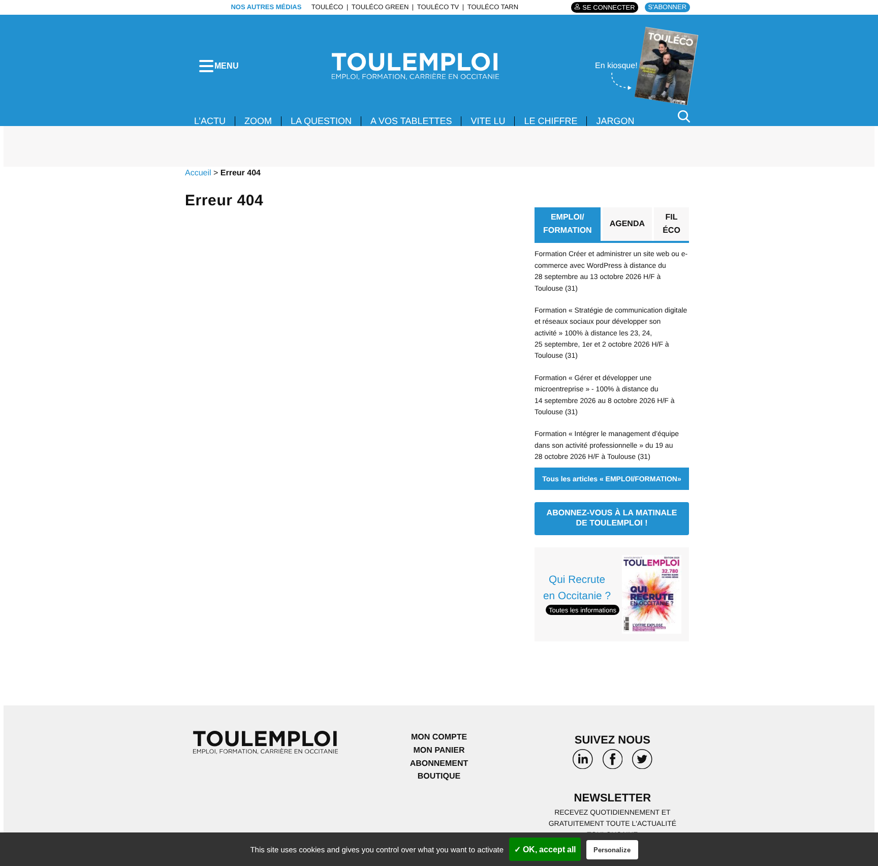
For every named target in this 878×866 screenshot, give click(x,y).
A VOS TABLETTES (411, 121)
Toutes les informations (582, 610)
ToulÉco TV (438, 7)
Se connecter (608, 7)
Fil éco (671, 224)
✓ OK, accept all (545, 849)
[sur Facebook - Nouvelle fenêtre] (612, 763)
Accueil (198, 173)
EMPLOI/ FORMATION (567, 224)
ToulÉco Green (380, 7)
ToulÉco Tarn (492, 7)
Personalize (612, 850)
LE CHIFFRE (550, 121)
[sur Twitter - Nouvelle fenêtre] (642, 763)
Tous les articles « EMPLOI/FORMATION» (611, 479)
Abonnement (439, 763)
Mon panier (438, 750)
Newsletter (612, 797)
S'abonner (667, 7)
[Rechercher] (684, 116)
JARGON (615, 121)
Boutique (439, 776)
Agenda (627, 224)
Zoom (258, 121)
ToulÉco (327, 7)
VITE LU (488, 121)
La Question (321, 121)
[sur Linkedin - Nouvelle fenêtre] (583, 763)
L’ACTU (210, 121)
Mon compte (439, 737)
